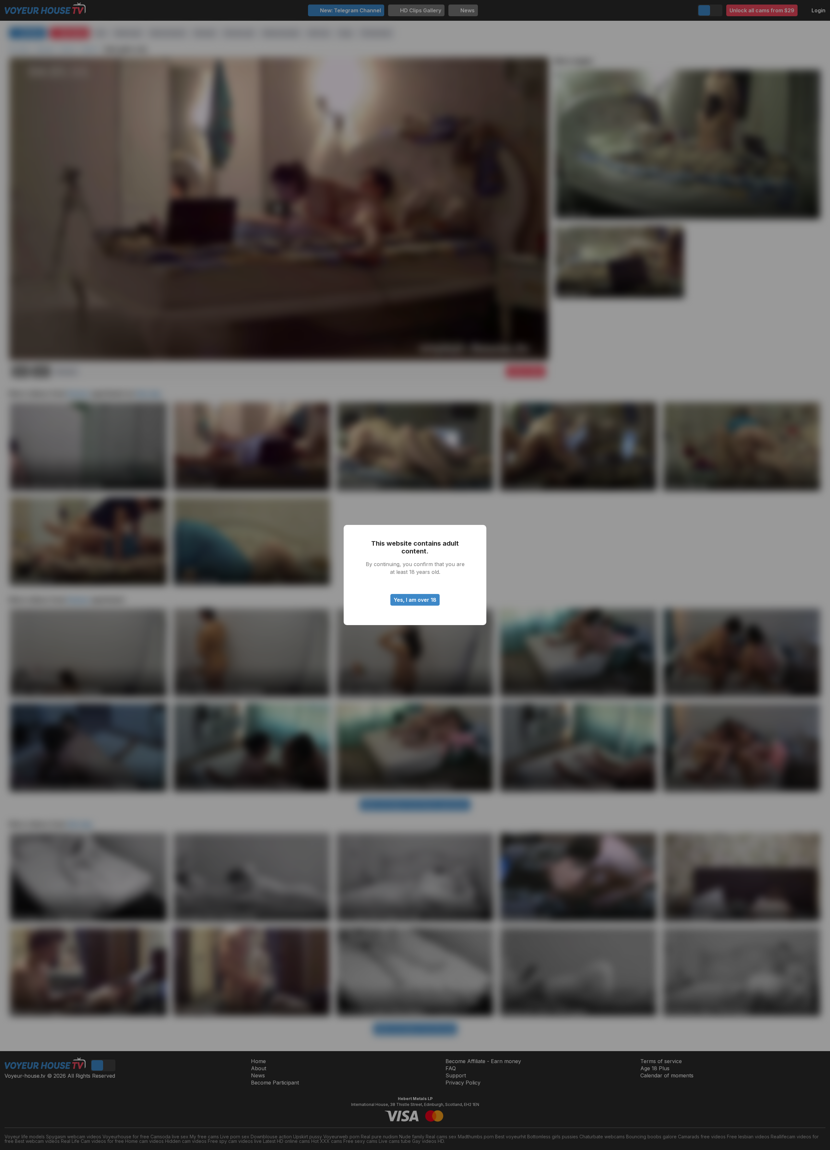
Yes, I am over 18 (415, 600)
